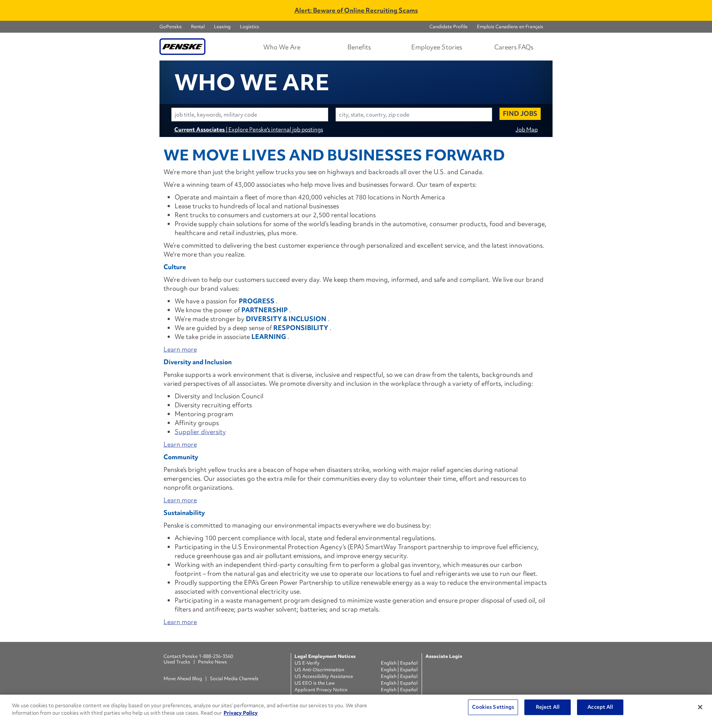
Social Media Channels (234, 678)
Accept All (600, 707)
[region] (356, 708)
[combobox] (249, 114)
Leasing (222, 26)
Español (409, 663)
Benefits (359, 47)
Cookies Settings (493, 707)
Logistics (249, 26)
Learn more (180, 349)
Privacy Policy (241, 712)
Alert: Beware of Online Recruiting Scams (356, 10)
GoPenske (170, 26)
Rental (198, 26)
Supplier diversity (200, 431)
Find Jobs (520, 113)
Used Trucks (177, 662)
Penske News (212, 662)
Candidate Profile (448, 26)
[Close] (700, 707)
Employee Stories (436, 47)
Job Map (526, 129)
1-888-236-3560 (216, 656)
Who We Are (281, 47)
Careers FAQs (513, 47)
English (389, 663)
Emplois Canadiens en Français (510, 26)
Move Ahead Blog (183, 678)
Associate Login (443, 656)
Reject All (548, 707)
